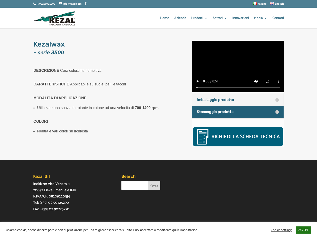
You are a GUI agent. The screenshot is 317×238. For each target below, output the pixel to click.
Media (258, 18)
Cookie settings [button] (281, 230)
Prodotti (197, 18)
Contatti (278, 18)
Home (164, 18)
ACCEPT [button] (303, 230)
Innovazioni (240, 18)
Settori (218, 18)
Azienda (180, 18)
